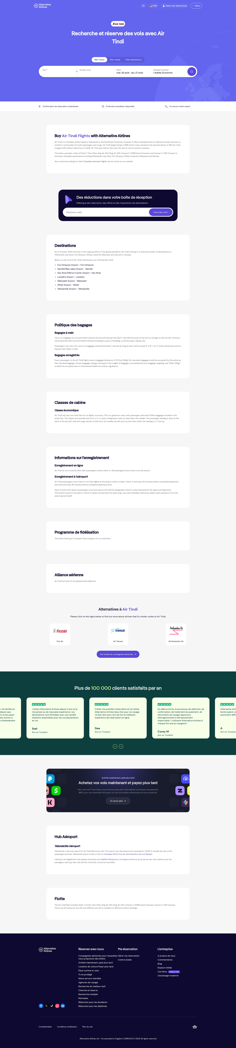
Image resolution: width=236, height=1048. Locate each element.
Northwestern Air (133, 854)
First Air (122, 854)
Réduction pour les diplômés (92, 1006)
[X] (46, 1007)
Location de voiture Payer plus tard (95, 966)
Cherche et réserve (88, 990)
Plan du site (87, 1026)
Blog (160, 963)
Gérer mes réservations (176, 6)
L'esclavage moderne (168, 975)
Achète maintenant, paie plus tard (95, 962)
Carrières (162, 971)
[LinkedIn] (63, 1007)
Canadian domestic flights (95, 161)
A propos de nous (166, 955)
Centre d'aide (125, 959)
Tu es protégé (85, 974)
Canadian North (111, 854)
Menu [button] (197, 6)
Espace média (165, 967)
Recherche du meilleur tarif (91, 986)
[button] (143, 5)
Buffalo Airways (108, 859)
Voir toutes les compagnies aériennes (116, 654)
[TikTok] (52, 1007)
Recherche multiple (88, 994)
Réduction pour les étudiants (92, 1002)
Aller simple (115, 59)
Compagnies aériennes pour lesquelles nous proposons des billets (97, 957)
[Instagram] (57, 1007)
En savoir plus (116, 801)
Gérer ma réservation (128, 955)
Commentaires (165, 959)
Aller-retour (99, 59)
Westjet (148, 854)
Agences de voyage (88, 982)
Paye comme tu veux (88, 970)
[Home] (42, 5)
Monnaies (83, 998)
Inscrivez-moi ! (161, 212)
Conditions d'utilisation (67, 1026)
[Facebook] (41, 1007)
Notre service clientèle (89, 978)
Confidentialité (45, 1026)
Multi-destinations (134, 59)
